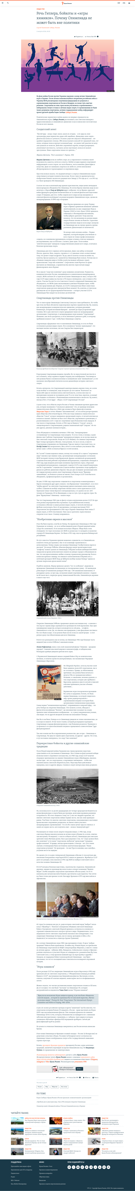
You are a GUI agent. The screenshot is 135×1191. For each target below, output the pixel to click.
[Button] (78, 37)
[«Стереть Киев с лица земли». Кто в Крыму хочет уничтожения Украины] (55, 1120)
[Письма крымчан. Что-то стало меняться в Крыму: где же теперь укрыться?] (17, 1141)
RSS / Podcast (15, 1180)
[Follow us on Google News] (86, 1167)
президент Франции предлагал (53, 1045)
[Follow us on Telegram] (91, 1167)
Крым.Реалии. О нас (45, 1166)
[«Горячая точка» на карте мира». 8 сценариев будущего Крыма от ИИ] (94, 1141)
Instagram (40, 1062)
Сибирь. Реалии (55, 28)
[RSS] (99, 1167)
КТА (124, 3)
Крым (103, 1139)
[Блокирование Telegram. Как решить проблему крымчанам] (17, 1151)
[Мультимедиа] (129, 3)
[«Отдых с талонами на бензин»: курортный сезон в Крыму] (55, 1131)
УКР (119, 3)
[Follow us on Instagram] (82, 1167)
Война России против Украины (35, 1118)
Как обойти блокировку (18, 1184)
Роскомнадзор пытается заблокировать (51, 1055)
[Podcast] (104, 1167)
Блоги (27, 1139)
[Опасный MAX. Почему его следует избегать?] (55, 1151)
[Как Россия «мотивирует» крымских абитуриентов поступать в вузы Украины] (94, 1120)
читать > (79, 1069)
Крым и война (68, 1118)
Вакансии (42, 1180)
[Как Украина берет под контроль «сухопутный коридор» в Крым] (17, 1120)
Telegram (94, 1059)
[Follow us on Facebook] (69, 1167)
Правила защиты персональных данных (52, 1184)
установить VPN (80, 1062)
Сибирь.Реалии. (71, 112)
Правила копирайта (45, 1173)
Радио (13, 1177)
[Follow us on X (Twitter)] (73, 1167)
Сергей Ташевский (43, 28)
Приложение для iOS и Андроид (21, 1170)
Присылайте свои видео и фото (21, 1166)
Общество (41, 9)
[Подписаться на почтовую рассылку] (108, 1167)
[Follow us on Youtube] (78, 1167)
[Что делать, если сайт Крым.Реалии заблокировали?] (94, 1151)
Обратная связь (44, 1177)
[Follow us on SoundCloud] (95, 1167)
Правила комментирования (48, 1170)
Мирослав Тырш (43, 411)
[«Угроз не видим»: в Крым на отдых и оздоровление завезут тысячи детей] (55, 1141)
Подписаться (15, 1173)
